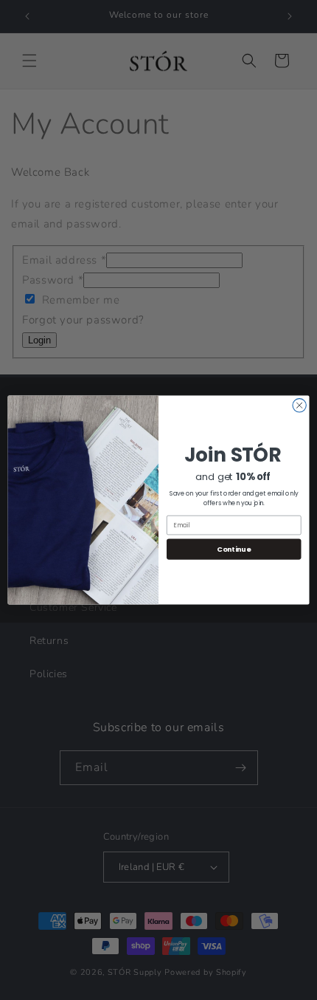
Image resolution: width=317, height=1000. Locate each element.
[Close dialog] (299, 405)
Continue (234, 549)
